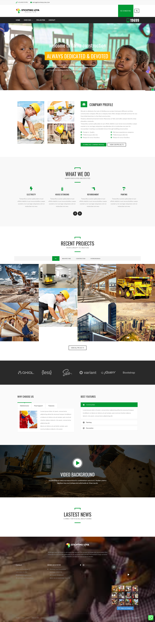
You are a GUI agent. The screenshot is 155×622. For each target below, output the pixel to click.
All (56, 258)
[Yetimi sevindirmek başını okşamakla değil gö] (115, 581)
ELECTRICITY (31, 194)
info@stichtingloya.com (41, 2)
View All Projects (77, 348)
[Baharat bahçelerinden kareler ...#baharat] (128, 602)
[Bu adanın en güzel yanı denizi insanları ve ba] (115, 602)
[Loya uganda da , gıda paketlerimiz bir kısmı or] (121, 602)
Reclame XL (135, 618)
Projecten (35, 618)
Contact (44, 618)
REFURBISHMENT (93, 194)
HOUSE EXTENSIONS (62, 194)
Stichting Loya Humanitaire (25, 578)
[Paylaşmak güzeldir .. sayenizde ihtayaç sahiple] (115, 588)
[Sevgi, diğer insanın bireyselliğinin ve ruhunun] (135, 581)
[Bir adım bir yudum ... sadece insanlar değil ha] (115, 595)
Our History (69, 65)
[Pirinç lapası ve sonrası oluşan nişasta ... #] (135, 588)
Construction (80, 258)
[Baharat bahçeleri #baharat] (135, 602)
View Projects (85, 65)
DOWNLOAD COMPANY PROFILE (93, 144)
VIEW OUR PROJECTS (117, 144)
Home (17, 618)
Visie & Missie (26, 618)
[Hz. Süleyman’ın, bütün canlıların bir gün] (128, 588)
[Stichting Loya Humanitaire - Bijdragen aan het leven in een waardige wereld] (27, 11)
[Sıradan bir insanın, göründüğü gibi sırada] (128, 595)
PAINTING (124, 194)
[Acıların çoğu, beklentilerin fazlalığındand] (135, 575)
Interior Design (95, 258)
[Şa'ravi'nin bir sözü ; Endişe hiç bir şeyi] (121, 588)
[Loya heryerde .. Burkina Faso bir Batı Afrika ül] (115, 575)
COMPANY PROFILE (101, 104)
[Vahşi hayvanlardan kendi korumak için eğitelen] (121, 575)
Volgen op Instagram (126, 608)
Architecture (66, 258)
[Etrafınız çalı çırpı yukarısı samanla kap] (128, 581)
